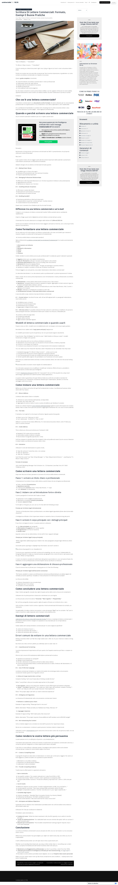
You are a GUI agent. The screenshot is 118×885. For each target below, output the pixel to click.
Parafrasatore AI (84, 133)
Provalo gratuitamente (105, 2)
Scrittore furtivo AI (85, 157)
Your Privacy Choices (106, 883)
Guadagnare (93, 2)
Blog (20, 18)
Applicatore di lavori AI (27, 373)
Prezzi (86, 2)
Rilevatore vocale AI (85, 138)
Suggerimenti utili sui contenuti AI (23, 9)
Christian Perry (19, 19)
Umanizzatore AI (70, 2)
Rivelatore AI (63, 2)
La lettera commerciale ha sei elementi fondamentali (42, 240)
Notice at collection (93, 883)
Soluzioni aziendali (80, 2)
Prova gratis (48, 141)
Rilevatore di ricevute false (86, 142)
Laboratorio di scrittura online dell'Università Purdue (31, 619)
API (89, 2)
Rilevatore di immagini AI (86, 140)
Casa (17, 18)
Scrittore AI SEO (84, 155)
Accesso (114, 2)
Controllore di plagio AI (86, 135)
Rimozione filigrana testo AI (87, 145)
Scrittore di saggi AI (85, 152)
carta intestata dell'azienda (40, 406)
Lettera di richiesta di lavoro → (26, 629)
